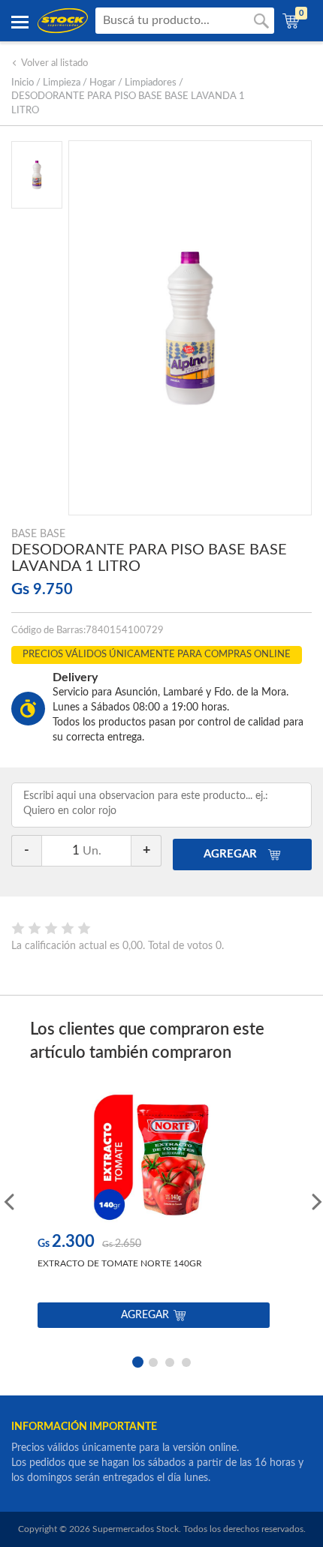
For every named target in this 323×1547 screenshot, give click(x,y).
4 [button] (186, 1360)
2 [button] (153, 1360)
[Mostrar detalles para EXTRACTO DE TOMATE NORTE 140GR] (154, 1157)
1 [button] (136, 1360)
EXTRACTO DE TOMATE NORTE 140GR (120, 1263)
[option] (153, 1213)
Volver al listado (54, 63)
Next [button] (315, 1200)
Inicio (22, 83)
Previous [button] (7, 1200)
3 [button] (169, 1360)
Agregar (145, 1315)
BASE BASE (38, 534)
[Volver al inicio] (63, 21)
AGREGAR (232, 854)
